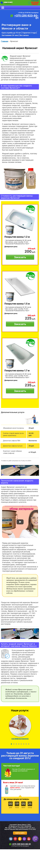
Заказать (20, 257)
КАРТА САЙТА (20, 833)
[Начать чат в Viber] (35, 839)
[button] (11, 744)
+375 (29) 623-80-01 (26, 17)
